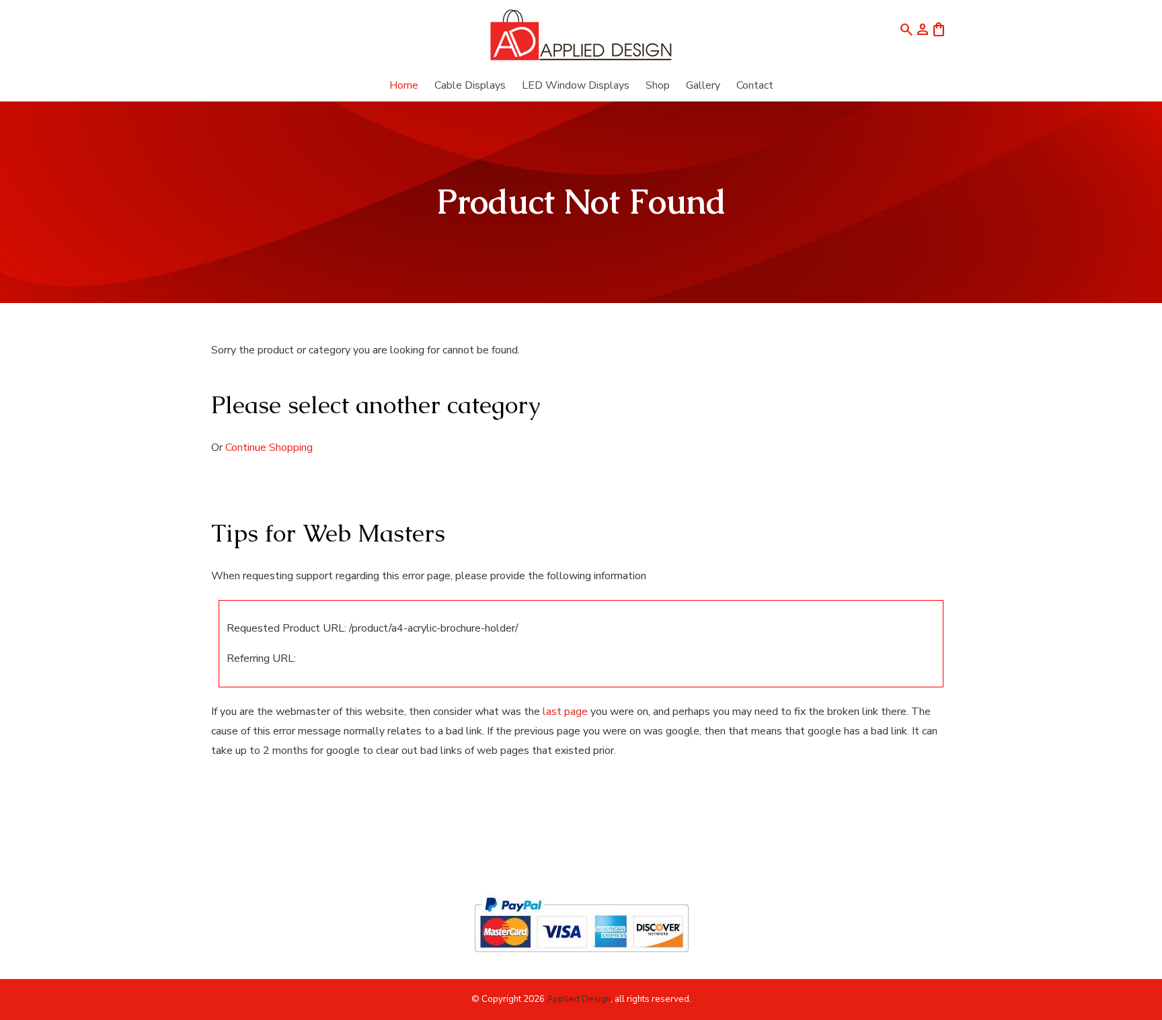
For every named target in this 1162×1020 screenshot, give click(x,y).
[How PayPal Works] (581, 958)
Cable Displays (470, 85)
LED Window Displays (575, 85)
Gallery (703, 85)
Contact (754, 85)
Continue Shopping (269, 447)
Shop (658, 85)
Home (403, 85)
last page (565, 711)
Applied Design (579, 999)
